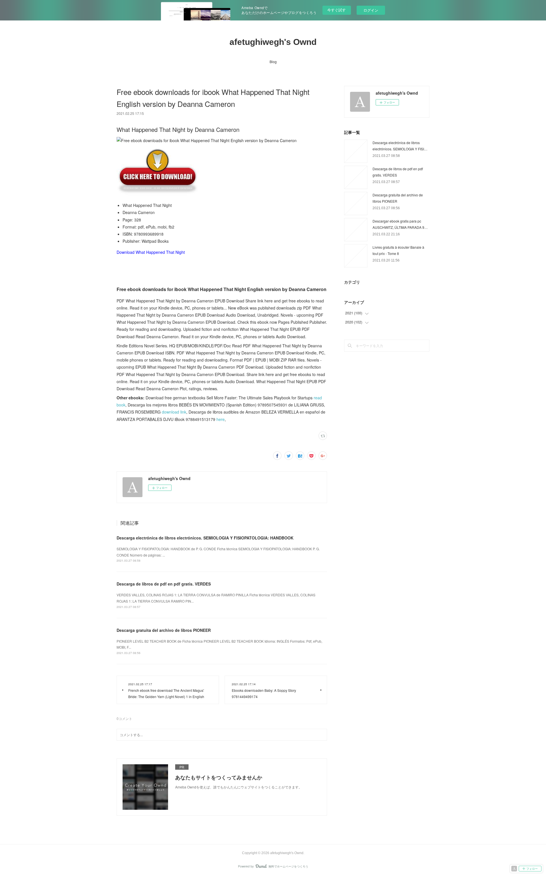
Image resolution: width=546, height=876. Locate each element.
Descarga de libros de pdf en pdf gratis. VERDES (164, 584)
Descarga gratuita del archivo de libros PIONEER (164, 630)
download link (174, 412)
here (220, 419)
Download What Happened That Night (151, 252)
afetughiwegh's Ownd (273, 42)
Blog (273, 61)
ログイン (370, 10)
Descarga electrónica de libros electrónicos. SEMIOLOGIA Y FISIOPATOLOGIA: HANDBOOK (205, 538)
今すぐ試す (336, 10)
